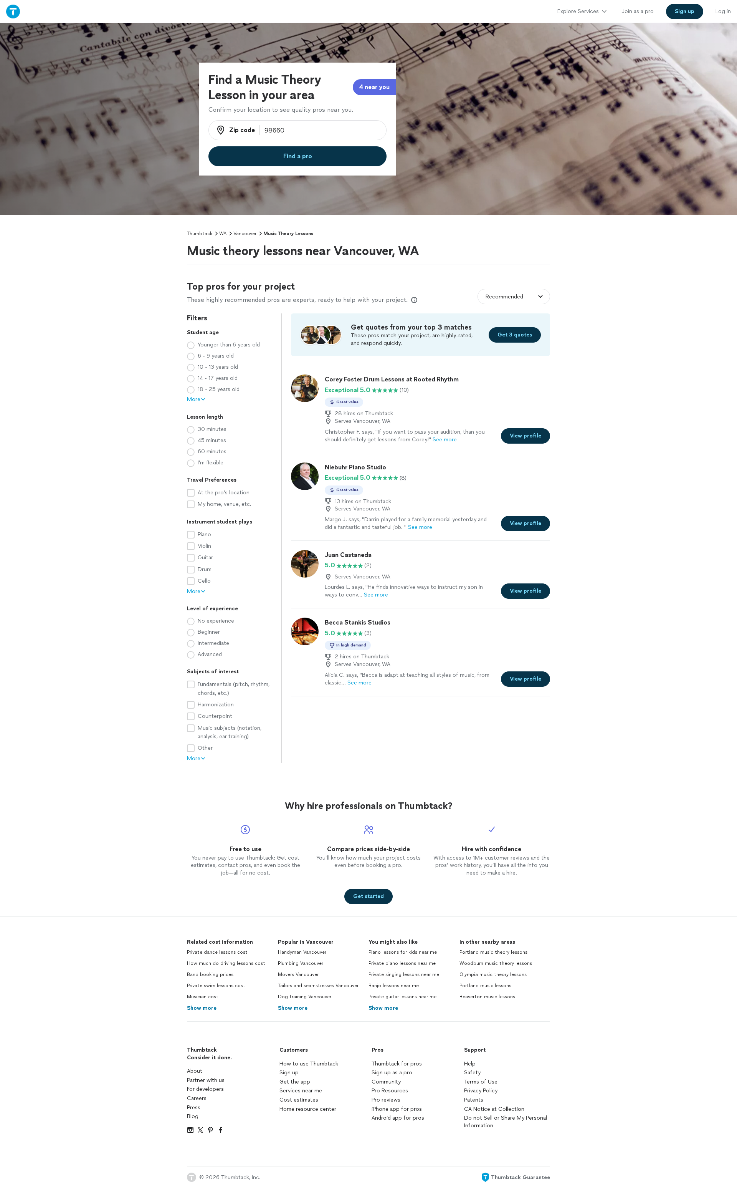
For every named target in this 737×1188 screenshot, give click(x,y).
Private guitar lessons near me (402, 996)
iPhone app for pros (397, 1109)
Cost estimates (298, 1100)
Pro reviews (386, 1100)
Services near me (300, 1090)
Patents (473, 1100)
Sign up (289, 1072)
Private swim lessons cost (216, 985)
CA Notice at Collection (494, 1109)
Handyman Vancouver (302, 952)
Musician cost (202, 996)
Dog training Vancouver (304, 996)
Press (193, 1107)
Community (386, 1082)
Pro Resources (390, 1090)
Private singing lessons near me (403, 974)
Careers (197, 1098)
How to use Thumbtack (308, 1063)
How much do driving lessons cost (226, 963)
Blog (192, 1116)
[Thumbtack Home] (13, 11)
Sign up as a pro (392, 1072)
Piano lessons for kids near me (402, 952)
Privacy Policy (480, 1090)
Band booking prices (210, 974)
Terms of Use (480, 1082)
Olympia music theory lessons (493, 974)
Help (470, 1063)
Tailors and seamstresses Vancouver (318, 985)
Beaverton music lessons (487, 996)
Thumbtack (199, 233)
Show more (201, 1008)
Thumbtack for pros (397, 1063)
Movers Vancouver (298, 974)
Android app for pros (398, 1118)
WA (222, 233)
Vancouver (244, 233)
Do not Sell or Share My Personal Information (505, 1122)
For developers (205, 1089)
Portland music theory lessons (493, 952)
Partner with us (206, 1080)
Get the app (294, 1082)
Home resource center (307, 1109)
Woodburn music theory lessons (495, 963)
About (194, 1071)
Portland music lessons (485, 985)
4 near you (374, 87)
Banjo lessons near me (393, 985)
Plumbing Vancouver (300, 963)
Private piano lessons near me (402, 963)
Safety (472, 1072)
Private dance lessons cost (217, 952)
